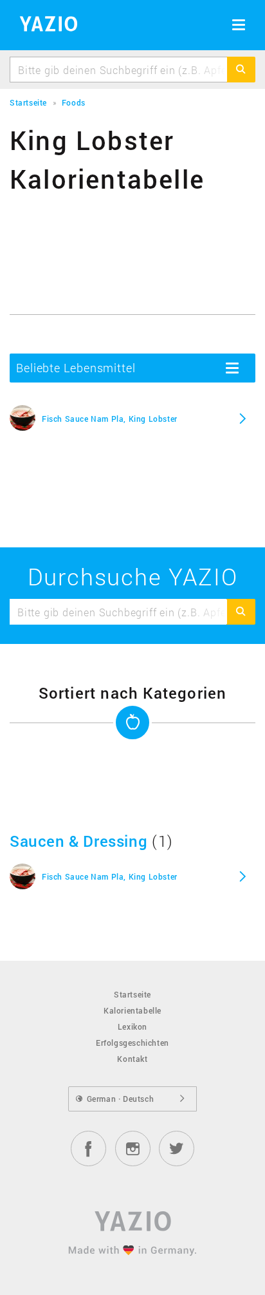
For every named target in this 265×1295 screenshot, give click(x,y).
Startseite (132, 994)
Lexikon (132, 1026)
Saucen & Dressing (78, 841)
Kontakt (132, 1059)
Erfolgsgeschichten (132, 1042)
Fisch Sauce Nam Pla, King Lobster (110, 418)
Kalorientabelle (132, 1010)
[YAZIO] (44, 25)
